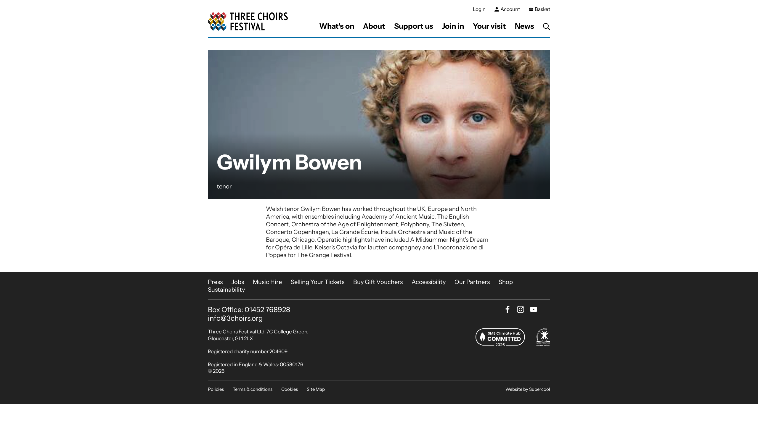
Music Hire (267, 281)
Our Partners (472, 281)
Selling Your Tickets (317, 281)
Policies (216, 389)
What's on (336, 26)
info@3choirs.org (235, 318)
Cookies (289, 389)
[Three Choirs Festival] (248, 21)
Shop (506, 281)
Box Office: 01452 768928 (249, 310)
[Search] (546, 26)
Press (215, 281)
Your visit (489, 26)
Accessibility (429, 281)
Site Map (316, 389)
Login (479, 9)
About (374, 26)
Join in (453, 26)
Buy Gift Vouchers (378, 281)
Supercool (539, 389)
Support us (413, 26)
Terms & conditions (252, 389)
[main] (379, 155)
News (524, 26)
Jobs (238, 281)
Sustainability (226, 289)
